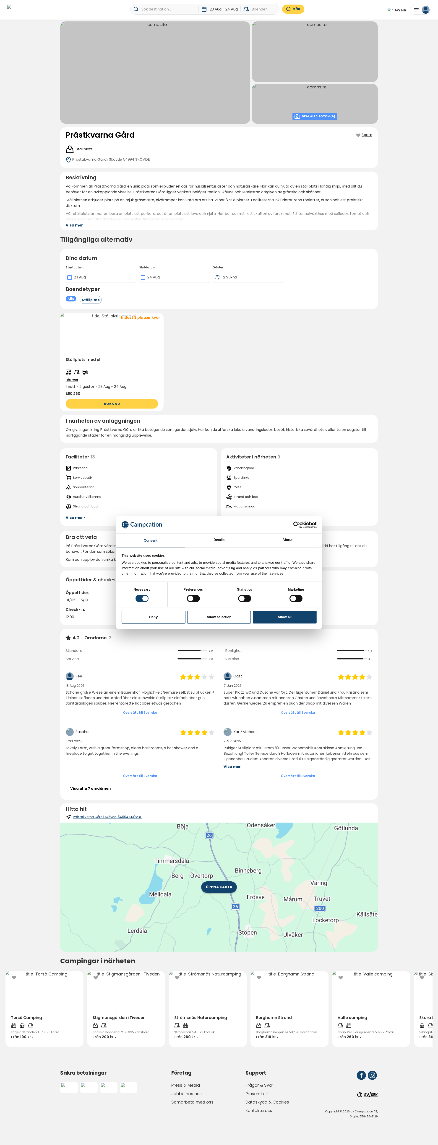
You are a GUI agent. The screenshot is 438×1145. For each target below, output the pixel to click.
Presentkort (257, 1093)
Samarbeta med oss (192, 1102)
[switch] (193, 598)
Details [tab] (219, 540)
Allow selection (219, 617)
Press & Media (185, 1085)
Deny (153, 617)
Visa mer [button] (74, 225)
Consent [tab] (150, 541)
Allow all (285, 617)
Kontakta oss (258, 1110)
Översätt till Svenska (140, 712)
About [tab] (287, 540)
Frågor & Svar (259, 1085)
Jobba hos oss (186, 1093)
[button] (112, 362)
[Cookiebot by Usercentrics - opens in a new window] (297, 524)
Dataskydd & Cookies (267, 1102)
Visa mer (232, 766)
